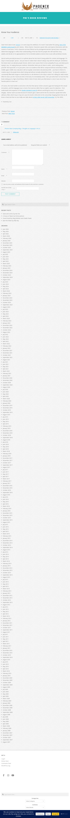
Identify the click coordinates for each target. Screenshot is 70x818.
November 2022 (7, 328)
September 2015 (7, 520)
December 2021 (7, 350)
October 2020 (7, 382)
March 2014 (6, 561)
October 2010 (7, 655)
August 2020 (6, 387)
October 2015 (7, 518)
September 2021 (7, 357)
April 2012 (6, 614)
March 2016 (6, 506)
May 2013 (6, 584)
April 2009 (6, 696)
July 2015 (5, 524)
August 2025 (6, 252)
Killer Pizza (11, 113)
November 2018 (7, 433)
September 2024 (7, 277)
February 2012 (7, 618)
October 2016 (7, 490)
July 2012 (5, 607)
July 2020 (5, 389)
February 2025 (7, 266)
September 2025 (7, 250)
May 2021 (6, 366)
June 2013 (6, 582)
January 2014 (6, 566)
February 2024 (7, 293)
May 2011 (6, 639)
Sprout (13, 111)
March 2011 (6, 643)
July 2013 (5, 579)
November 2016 (7, 488)
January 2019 (6, 428)
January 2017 (6, 483)
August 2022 (6, 332)
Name (4, 169)
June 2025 (6, 257)
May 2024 (6, 286)
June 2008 (6, 719)
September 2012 (7, 602)
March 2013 (6, 589)
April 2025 (6, 261)
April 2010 (6, 669)
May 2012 (6, 611)
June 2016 (6, 499)
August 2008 (6, 714)
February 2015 (7, 536)
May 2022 (6, 339)
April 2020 (6, 396)
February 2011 (7, 646)
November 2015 (7, 515)
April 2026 (6, 234)
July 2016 (5, 497)
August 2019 (6, 415)
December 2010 (7, 650)
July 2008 (5, 717)
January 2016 (6, 511)
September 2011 (7, 630)
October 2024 (7, 275)
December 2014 (7, 540)
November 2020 (7, 380)
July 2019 (5, 417)
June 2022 (6, 337)
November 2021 (7, 353)
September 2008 (7, 712)
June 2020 (6, 392)
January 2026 (6, 240)
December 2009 (7, 678)
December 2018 (7, 431)
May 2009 (6, 694)
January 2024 (6, 295)
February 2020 (7, 401)
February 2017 (7, 481)
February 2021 (7, 373)
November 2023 (7, 300)
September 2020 (7, 385)
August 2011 (6, 632)
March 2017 (6, 479)
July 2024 (5, 282)
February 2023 (7, 321)
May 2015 (6, 529)
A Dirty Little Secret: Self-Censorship (43, 97)
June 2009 (6, 692)
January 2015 (6, 538)
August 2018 (6, 440)
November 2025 (7, 245)
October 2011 (7, 627)
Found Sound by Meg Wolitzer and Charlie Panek (17, 218)
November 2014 (7, 543)
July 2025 (5, 254)
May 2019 (6, 421)
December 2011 (7, 623)
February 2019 (7, 426)
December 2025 (7, 243)
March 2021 (6, 371)
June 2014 (6, 554)
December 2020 (7, 378)
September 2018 (7, 437)
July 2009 (5, 689)
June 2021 (6, 364)
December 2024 (7, 270)
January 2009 (6, 703)
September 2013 (7, 575)
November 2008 (7, 708)
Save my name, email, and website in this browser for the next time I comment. (23, 184)
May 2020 (6, 394)
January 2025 (6, 268)
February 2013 (7, 591)
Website (3, 181)
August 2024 (6, 279)
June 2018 (6, 444)
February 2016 (7, 508)
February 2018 (7, 453)
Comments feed (6, 763)
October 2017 (7, 463)
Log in (3, 759)
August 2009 (6, 687)
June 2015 (6, 527)
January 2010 (6, 676)
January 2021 (6, 376)
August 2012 (6, 605)
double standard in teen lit (29, 90)
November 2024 (7, 273)
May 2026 (6, 231)
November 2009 (7, 680)
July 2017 (5, 469)
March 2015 (6, 534)
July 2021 (5, 362)
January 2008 (6, 730)
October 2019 (7, 410)
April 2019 (6, 424)
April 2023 (6, 316)
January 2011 (6, 648)
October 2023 (7, 302)
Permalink (16, 132)
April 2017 (6, 476)
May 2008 (6, 721)
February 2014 (7, 563)
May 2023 (6, 314)
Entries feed (4, 761)
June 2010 (6, 664)
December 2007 (7, 733)
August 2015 (6, 522)
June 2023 (6, 311)
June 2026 (6, 229)
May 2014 (6, 556)
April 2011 (6, 641)
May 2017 (6, 474)
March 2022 (6, 344)
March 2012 (6, 616)
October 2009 (7, 682)
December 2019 (7, 405)
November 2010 (7, 653)
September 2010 (7, 657)
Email (4, 175)
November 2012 (7, 598)
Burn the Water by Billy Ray (11, 220)
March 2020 (6, 398)
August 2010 (6, 659)
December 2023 (7, 298)
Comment (5, 152)
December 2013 (7, 568)
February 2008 (7, 728)
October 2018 (7, 435)
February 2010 (7, 673)
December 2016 (7, 485)
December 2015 (7, 513)
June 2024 (6, 284)
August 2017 (6, 467)
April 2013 (6, 586)
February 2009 (7, 701)
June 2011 (6, 637)
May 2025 (6, 259)
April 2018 (6, 449)
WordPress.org (5, 766)
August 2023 (6, 307)
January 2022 (6, 348)
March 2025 (6, 263)
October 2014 (7, 545)
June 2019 (6, 419)
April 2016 (6, 504)
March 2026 (6, 236)
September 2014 (7, 547)
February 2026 (7, 238)
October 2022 (7, 330)
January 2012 (6, 621)
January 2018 (6, 456)
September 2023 (7, 305)
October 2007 (7, 737)
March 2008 (6, 726)
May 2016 (6, 502)
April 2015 (6, 531)
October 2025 (7, 247)
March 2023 (6, 318)
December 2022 (7, 325)
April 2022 (6, 341)
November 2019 (7, 408)
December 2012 (7, 595)
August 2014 (6, 550)
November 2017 (7, 460)
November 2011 (7, 625)
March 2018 (6, 451)
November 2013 (7, 570)
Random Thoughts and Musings (49, 38)
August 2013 (6, 577)
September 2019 (7, 412)
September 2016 (7, 492)
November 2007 (7, 735)
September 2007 (7, 740)
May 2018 (6, 447)
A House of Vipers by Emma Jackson (13, 216)
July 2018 (5, 442)
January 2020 (6, 403)
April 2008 (6, 724)
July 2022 (5, 334)
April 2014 (6, 559)
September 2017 (7, 465)
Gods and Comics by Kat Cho (11, 214)
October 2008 (7, 710)
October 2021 (7, 355)
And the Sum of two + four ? (6, 188)
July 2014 (5, 552)
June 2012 (6, 609)
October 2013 (7, 572)
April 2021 (6, 369)
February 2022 (7, 346)
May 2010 (6, 666)
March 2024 (6, 291)
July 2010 (5, 662)
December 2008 (7, 705)
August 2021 (6, 360)
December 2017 (7, 458)
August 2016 (6, 495)
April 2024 (6, 289)
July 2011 (5, 634)
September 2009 (7, 685)
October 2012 (7, 600)
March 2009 (6, 698)
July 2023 (5, 309)
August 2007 (6, 742)
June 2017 (6, 472)
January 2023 (6, 323)
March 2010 (6, 671)
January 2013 (6, 593)
